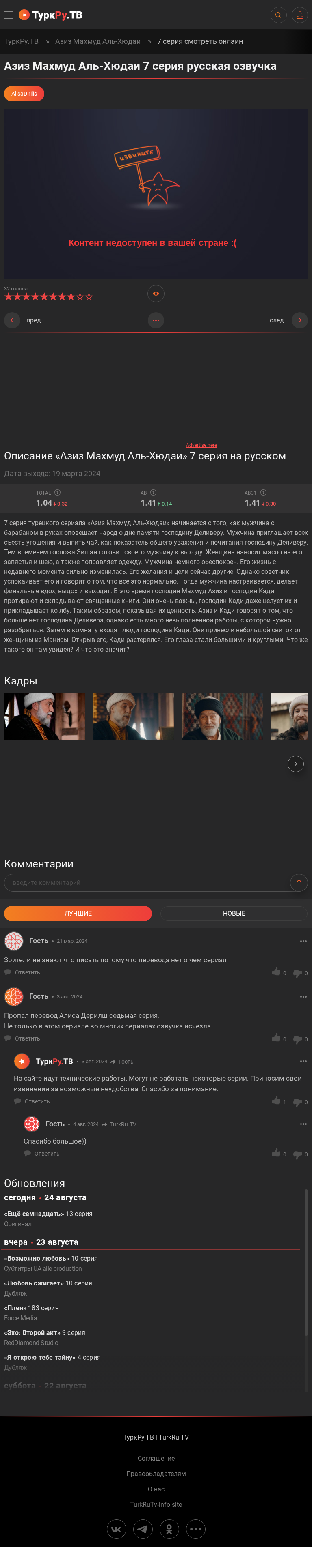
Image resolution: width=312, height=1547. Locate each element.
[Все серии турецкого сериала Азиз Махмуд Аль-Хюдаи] (156, 320)
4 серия (52, 1362)
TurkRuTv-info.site (156, 1504)
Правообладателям (156, 1474)
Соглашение (156, 1458)
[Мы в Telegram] (143, 1529)
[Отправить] (299, 883)
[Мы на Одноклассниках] (169, 1529)
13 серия (48, 1219)
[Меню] (9, 15)
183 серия (31, 1313)
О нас (156, 1489)
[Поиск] (278, 15)
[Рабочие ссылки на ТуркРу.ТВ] (196, 1529)
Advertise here (201, 445)
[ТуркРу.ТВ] (50, 15)
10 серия (51, 1263)
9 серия (44, 1338)
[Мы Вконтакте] (116, 1529)
